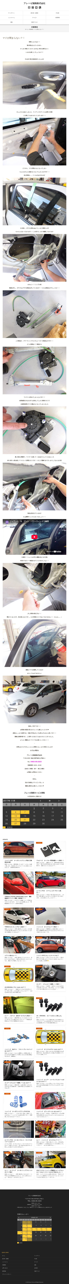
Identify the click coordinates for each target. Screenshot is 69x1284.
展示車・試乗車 (34, 13)
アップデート (11, 13)
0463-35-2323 (40, 7)
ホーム (26, 29)
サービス (34, 17)
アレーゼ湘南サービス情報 (34, 793)
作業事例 (57, 17)
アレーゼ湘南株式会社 (34, 3)
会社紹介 (36, 1267)
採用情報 (4, 1271)
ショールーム (11, 17)
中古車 (57, 13)
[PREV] (19, 1217)
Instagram (33, 7)
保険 (11, 22)
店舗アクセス (34, 22)
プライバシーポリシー (6, 1274)
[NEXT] (50, 1217)
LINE (36, 7)
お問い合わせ (29, 7)
